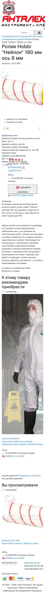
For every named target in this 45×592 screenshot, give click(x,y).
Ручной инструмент (19, 36)
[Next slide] (39, 128)
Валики (29, 39)
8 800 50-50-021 (32, 563)
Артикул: (6, 63)
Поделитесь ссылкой (28, 475)
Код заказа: (13, 163)
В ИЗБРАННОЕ (15, 167)
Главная (5, 36)
